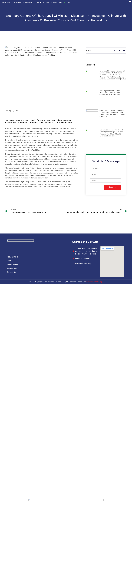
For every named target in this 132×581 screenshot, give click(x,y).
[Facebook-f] (54, 560)
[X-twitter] (60, 560)
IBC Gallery (45, 2)
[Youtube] (77, 560)
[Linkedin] (71, 560)
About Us (9, 2)
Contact (60, 2)
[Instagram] (66, 560)
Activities (18, 2)
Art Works (54, 2)
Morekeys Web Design (94, 282)
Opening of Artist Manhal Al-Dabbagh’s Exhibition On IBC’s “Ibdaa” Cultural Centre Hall (111, 93)
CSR (37, 2)
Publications (28, 2)
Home (4, 2)
